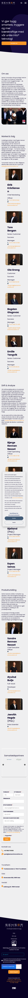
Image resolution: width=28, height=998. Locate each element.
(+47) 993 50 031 (14, 282)
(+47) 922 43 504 (14, 536)
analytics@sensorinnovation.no (14, 420)
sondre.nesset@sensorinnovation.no (13, 654)
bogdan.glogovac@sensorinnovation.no (13, 328)
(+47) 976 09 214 (14, 367)
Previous (3, 765)
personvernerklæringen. (9, 962)
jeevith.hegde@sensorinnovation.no (13, 729)
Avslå (14, 522)
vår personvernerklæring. (13, 832)
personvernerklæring (17, 497)
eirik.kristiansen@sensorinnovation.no (13, 204)
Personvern (14, 939)
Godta (14, 518)
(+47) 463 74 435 (14, 324)
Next (25, 765)
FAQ (14, 933)
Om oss (14, 936)
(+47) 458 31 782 (14, 456)
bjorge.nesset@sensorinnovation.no (13, 460)
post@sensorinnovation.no (13, 854)
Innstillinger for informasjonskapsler (14, 514)
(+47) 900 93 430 (14, 571)
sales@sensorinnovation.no (10, 166)
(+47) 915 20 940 (14, 200)
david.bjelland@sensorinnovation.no (13, 541)
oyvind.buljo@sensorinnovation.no (13, 691)
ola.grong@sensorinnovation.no (14, 286)
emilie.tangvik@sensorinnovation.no (13, 371)
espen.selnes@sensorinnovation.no (13, 575)
